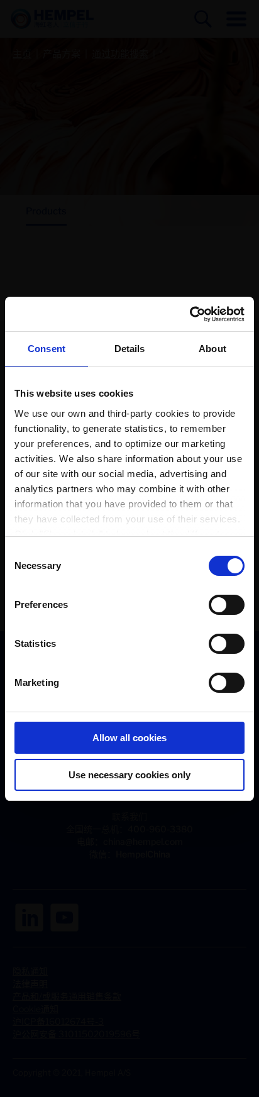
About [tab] (212, 348)
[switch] (227, 605)
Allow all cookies (129, 737)
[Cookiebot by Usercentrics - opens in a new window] (190, 314)
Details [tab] (129, 348)
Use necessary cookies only (129, 774)
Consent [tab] (46, 348)
